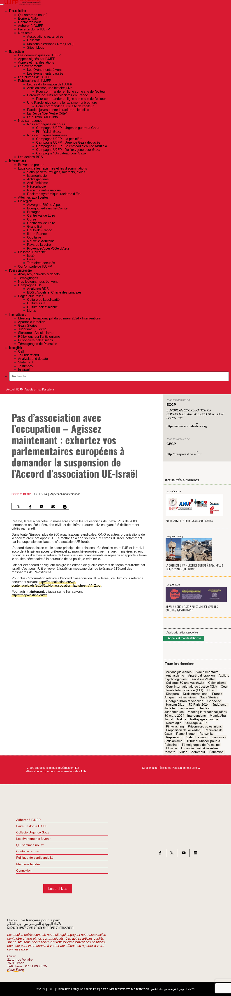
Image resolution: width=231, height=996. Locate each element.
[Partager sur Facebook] (30, 506)
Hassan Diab (175, 704)
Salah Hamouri (197, 737)
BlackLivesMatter (203, 679)
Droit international (195, 693)
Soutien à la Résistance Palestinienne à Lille (171, 767)
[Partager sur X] (19, 506)
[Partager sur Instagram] (41, 506)
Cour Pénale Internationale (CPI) (196, 688)
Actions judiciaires (179, 672)
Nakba (181, 719)
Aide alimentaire (207, 672)
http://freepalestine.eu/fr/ (29, 595)
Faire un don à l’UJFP (31, 826)
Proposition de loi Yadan (183, 730)
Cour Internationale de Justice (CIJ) (191, 686)
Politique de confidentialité (34, 857)
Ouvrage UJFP (196, 723)
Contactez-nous (27, 851)
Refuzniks (206, 733)
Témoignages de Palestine (201, 744)
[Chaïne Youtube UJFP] (183, 854)
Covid (211, 690)
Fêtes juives (187, 697)
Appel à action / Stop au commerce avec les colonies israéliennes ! (192, 608)
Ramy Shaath (186, 733)
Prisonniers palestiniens (205, 726)
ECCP (15, 494)
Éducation (216, 752)
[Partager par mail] (53, 506)
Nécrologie (173, 723)
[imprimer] (64, 506)
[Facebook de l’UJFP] (160, 854)
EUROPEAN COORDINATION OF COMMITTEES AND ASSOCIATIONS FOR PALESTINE (194, 414)
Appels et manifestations (40, 389)
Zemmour (198, 752)
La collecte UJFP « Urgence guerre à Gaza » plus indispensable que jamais (194, 567)
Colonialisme (217, 683)
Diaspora (172, 693)
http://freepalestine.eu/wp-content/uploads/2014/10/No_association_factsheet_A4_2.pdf (56, 583)
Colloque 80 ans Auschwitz (185, 683)
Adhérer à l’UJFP (28, 820)
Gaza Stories (209, 697)
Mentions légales (28, 864)
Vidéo (183, 752)
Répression (174, 737)
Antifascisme (175, 675)
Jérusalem (186, 708)
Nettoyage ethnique (204, 719)
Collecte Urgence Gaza (32, 832)
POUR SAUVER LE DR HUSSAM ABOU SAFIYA (189, 521)
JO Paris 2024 (198, 704)
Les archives (57, 888)
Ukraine (171, 748)
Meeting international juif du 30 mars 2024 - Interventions (195, 713)
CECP (27, 494)
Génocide (214, 701)
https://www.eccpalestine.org (186, 426)
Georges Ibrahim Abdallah (184, 701)
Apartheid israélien (201, 675)
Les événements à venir (33, 838)
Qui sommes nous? (30, 845)
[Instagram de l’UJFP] (195, 854)
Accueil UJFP (14, 389)
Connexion (24, 870)
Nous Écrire (15, 969)
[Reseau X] (172, 854)
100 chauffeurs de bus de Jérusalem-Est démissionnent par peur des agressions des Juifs (56, 769)
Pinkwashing (175, 726)
